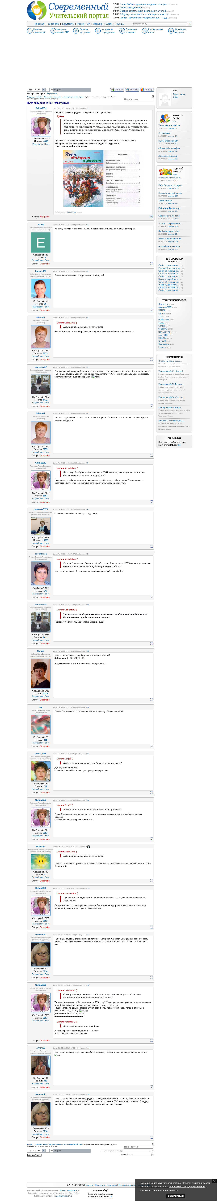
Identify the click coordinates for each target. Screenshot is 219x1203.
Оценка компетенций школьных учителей (143, 11)
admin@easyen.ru (64, 1196)
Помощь (119, 24)
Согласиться (176, 1196)
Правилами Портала (69, 1190)
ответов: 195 (173, 219)
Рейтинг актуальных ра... (170, 238)
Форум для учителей (34, 97)
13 (88, 754)
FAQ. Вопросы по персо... (170, 185)
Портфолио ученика (131, 7)
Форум (80, 24)
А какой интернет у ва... (170, 246)
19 (88, 1048)
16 (88, 888)
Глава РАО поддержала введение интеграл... (144, 4)
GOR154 (162, 338)
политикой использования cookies (158, 1190)
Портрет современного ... (170, 223)
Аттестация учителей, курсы (72, 97)
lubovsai (162, 347)
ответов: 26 (172, 234)
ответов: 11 (172, 144)
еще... (175, 121)
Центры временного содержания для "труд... (144, 17)
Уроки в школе (165, 200)
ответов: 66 (172, 249)
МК (88, 24)
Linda (160, 316)
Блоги (109, 24)
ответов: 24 (172, 136)
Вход (175, 97)
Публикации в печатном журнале (97, 97)
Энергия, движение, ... (169, 284)
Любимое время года (168, 231)
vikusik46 (162, 329)
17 (88, 935)
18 (88, 985)
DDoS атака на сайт (168, 141)
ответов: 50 (172, 181)
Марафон (98, 24)
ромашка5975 (164, 307)
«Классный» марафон (169, 148)
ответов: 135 (173, 188)
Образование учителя (169, 216)
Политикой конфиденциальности (187, 1186)
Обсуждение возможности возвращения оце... (145, 14)
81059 (161, 323)
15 (88, 847)
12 (88, 707)
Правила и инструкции (106, 1185)
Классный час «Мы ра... (170, 268)
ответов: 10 (172, 211)
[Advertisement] (109, 63)
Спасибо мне (164, 133)
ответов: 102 (173, 226)
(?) (179, 445)
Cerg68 (161, 326)
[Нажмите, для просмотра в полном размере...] (103, 206)
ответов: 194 (173, 196)
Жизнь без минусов (167, 156)
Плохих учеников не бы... (170, 178)
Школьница (163, 344)
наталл (161, 313)
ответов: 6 (172, 128)
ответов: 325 (173, 242)
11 (88, 651)
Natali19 (162, 341)
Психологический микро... (171, 193)
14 (88, 800)
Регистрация (179, 94)
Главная (39, 24)
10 (88, 605)
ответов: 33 (172, 159)
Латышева (163, 304)
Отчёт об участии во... (169, 265)
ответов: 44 (172, 203)
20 (88, 1094)
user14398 (163, 335)
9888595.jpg (71, 212)
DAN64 (161, 310)
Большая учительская (52, 97)
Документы (68, 24)
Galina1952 (163, 319)
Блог (47, 144)
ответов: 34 (172, 151)
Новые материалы (127, 1185)
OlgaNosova (52, 94)
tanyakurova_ (164, 332)
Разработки (52, 24)
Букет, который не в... (169, 279)
